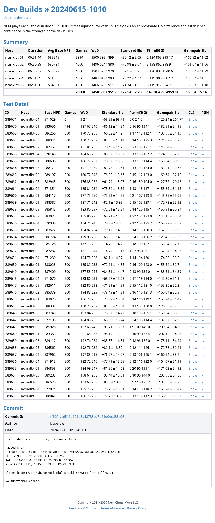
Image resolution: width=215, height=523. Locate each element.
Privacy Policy (136, 508)
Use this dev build (17, 17)
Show (193, 119)
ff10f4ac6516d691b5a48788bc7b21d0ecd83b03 (87, 416)
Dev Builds (23, 9)
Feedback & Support (83, 508)
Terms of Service (112, 508)
